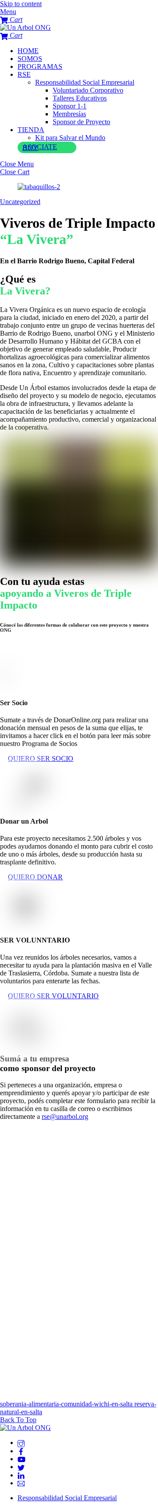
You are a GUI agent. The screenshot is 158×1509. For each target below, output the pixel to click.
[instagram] (21, 1442)
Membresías (69, 114)
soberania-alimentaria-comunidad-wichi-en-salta (66, 1404)
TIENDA (31, 129)
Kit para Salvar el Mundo (70, 137)
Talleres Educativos (80, 98)
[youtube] (21, 1458)
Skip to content (21, 3)
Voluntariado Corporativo (88, 90)
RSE (24, 74)
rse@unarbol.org (65, 1116)
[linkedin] (21, 1475)
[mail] (21, 1483)
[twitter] (21, 1466)
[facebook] (21, 1451)
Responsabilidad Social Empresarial (84, 82)
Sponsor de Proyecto (81, 121)
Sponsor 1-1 (69, 106)
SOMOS (30, 58)
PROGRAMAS (40, 66)
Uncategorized (20, 201)
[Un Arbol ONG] (25, 27)
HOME (28, 50)
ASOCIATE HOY (39, 147)
